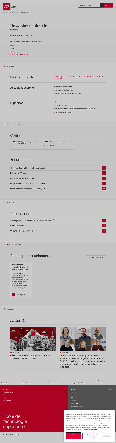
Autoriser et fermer (73, 436)
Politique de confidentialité (90, 429)
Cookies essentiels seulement (92, 436)
